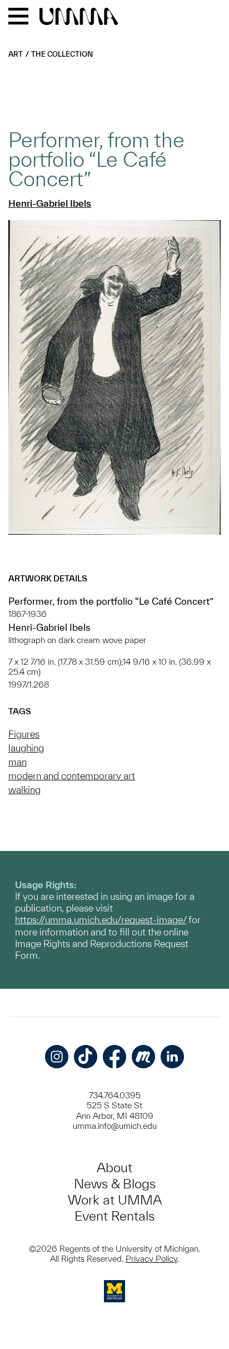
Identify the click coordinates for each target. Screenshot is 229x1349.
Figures (23, 734)
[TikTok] (85, 1056)
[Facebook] (114, 1056)
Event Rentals (114, 1215)
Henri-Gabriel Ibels (49, 203)
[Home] (78, 17)
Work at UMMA (115, 1199)
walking (24, 789)
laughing (26, 748)
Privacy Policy (151, 1258)
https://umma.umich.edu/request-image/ (100, 919)
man (17, 761)
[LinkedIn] (172, 1056)
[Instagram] (56, 1056)
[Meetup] (143, 1056)
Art (15, 54)
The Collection (62, 54)
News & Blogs (115, 1183)
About (114, 1167)
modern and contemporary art (71, 775)
